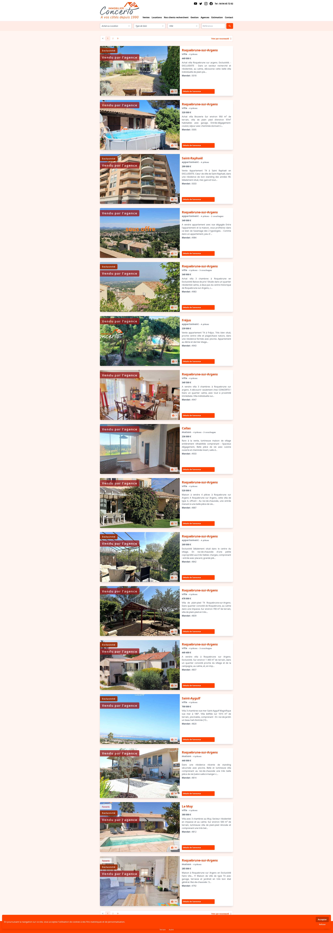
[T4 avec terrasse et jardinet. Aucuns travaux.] (140, 881)
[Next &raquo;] (118, 38)
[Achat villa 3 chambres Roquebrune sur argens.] (140, 395)
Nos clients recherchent (176, 17)
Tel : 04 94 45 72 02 (224, 3)
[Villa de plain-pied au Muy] (140, 827)
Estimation (217, 17)
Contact (229, 17)
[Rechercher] (229, 26)
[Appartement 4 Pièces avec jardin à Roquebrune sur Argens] (140, 557)
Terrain (162, 929)
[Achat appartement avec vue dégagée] (140, 233)
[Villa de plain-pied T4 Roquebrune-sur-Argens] (140, 611)
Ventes (146, 17)
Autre (171, 929)
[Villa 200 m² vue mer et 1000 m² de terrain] (140, 719)
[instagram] (205, 3)
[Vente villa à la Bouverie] (140, 125)
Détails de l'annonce (192, 91)
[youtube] (195, 3)
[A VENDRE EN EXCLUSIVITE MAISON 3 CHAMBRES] (140, 287)
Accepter (322, 919)
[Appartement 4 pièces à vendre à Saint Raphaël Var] (140, 179)
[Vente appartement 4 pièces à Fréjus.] (140, 341)
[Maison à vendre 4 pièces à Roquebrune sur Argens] (140, 503)
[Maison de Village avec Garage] (140, 449)
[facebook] (211, 3)
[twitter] (200, 3)
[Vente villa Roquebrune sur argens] (140, 71)
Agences (205, 17)
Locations (157, 17)
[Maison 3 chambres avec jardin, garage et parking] (140, 773)
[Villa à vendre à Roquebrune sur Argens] (140, 665)
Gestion (195, 17)
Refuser (322, 924)
